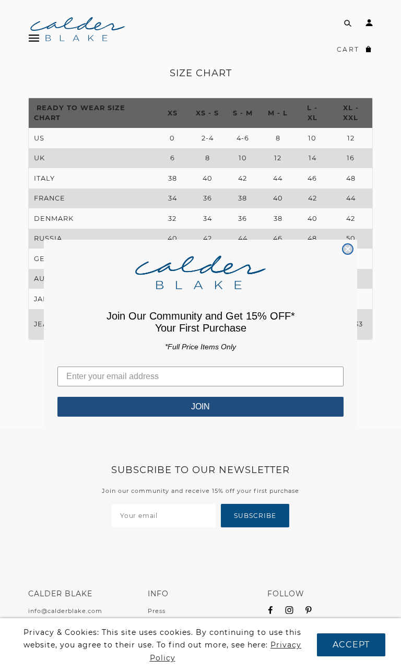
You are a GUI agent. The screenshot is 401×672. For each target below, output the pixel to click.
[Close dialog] (348, 249)
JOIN (200, 406)
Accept (351, 645)
